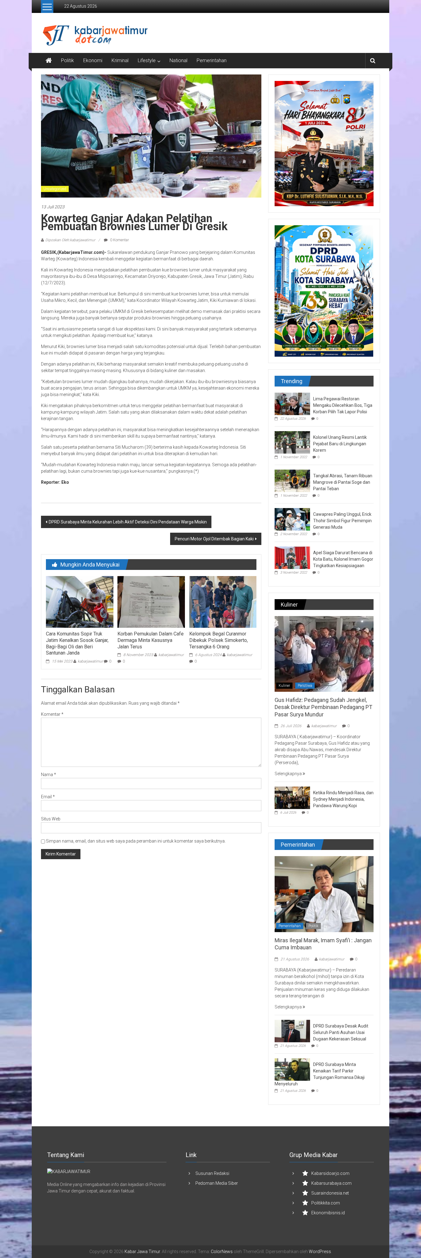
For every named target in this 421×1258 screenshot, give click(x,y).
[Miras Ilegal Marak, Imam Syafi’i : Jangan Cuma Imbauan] (324, 893)
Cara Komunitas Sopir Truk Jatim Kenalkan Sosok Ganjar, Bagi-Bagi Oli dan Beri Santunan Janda (77, 643)
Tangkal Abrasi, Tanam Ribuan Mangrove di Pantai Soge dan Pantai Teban (342, 482)
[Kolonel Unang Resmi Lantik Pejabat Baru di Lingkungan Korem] (292, 441)
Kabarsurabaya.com (331, 1183)
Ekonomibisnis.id (328, 1212)
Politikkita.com (325, 1202)
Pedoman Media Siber (216, 1183)
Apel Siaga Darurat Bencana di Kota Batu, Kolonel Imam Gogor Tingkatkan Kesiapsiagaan (343, 559)
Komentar (52, 714)
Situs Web (50, 818)
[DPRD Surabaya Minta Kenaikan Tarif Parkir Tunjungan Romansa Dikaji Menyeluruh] (292, 1069)
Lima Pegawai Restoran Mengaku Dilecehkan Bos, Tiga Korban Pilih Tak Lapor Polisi (342, 405)
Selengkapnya (289, 773)
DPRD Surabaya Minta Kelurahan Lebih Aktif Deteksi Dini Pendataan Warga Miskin (128, 521)
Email (48, 796)
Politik (67, 60)
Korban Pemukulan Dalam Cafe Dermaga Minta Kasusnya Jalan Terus (150, 640)
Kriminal (120, 60)
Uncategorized (54, 189)
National (178, 60)
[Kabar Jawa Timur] (48, 60)
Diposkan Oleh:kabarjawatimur (70, 240)
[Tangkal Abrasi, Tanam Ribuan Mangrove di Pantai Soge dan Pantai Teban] (292, 480)
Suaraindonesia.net (330, 1193)
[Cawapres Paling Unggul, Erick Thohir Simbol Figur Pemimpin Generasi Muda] (292, 518)
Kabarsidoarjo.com (330, 1173)
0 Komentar (119, 240)
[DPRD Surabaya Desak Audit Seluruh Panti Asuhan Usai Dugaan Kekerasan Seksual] (292, 1030)
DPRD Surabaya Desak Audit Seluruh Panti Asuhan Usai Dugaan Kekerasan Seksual (340, 1032)
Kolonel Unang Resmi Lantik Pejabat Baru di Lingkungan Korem (340, 444)
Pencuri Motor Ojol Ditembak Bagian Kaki (214, 538)
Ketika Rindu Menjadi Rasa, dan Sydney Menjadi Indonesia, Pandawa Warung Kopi (343, 799)
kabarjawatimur (90, 661)
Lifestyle (147, 60)
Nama (48, 774)
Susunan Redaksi (212, 1173)
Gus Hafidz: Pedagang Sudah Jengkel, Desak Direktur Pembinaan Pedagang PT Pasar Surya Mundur (323, 707)
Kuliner (284, 685)
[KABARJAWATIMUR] (68, 1171)
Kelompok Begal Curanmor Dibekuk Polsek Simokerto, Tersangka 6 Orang (218, 640)
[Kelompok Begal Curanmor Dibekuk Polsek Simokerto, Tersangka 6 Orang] (222, 601)
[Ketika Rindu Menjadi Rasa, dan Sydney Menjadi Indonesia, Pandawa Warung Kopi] (292, 797)
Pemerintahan (212, 60)
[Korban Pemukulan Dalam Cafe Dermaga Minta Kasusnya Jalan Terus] (151, 601)
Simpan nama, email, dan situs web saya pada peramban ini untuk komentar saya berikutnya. (136, 841)
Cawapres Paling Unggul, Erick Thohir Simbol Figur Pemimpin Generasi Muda (342, 521)
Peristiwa (305, 685)
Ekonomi (92, 60)
